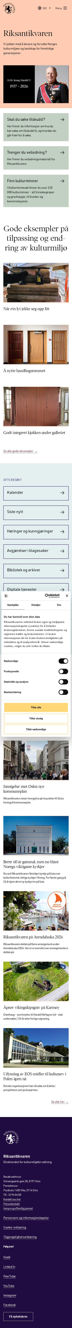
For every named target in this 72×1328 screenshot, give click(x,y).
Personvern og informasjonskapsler (26, 1218)
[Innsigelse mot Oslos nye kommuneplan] (36, 760)
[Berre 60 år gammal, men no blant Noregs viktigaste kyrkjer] (36, 835)
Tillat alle (36, 707)
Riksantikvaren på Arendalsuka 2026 (33, 937)
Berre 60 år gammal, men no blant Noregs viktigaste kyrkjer (30, 864)
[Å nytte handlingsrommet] (36, 344)
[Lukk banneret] (67, 596)
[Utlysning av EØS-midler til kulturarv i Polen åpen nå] (36, 1047)
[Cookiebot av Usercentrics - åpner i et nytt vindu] (45, 596)
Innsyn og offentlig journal (18, 1208)
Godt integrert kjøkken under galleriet (34, 432)
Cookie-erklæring (14, 1227)
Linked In (9, 1267)
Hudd (6, 1257)
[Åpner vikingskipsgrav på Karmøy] (36, 981)
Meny (58, 8)
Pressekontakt (11, 1203)
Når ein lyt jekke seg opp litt (26, 308)
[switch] (63, 671)
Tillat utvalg (36, 718)
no (45, 8)
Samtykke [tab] (13, 604)
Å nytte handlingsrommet (24, 370)
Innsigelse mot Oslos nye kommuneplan (23, 789)
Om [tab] (59, 604)
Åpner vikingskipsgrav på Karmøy (31, 1007)
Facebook (9, 1305)
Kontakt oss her (12, 1199)
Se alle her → (60, 1102)
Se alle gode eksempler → (20, 451)
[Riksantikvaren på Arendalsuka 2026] (36, 910)
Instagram (9, 1295)
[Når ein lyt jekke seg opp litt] (36, 282)
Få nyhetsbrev (18, 1316)
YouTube (8, 1286)
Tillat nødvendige (36, 729)
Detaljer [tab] (36, 604)
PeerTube (9, 1276)
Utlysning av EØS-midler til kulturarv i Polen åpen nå (34, 1076)
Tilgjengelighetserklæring (20, 1237)
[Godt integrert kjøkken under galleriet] (36, 406)
